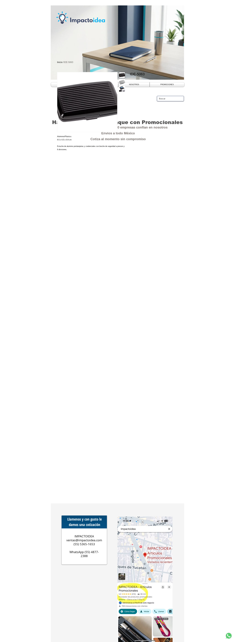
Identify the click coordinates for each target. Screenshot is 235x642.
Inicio (59, 62)
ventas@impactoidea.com (84, 540)
